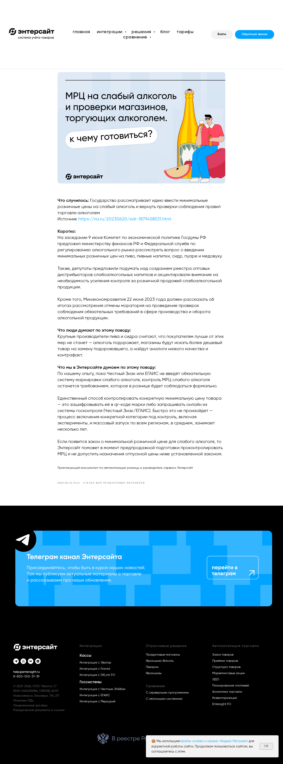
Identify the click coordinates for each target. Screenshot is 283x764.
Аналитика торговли (227, 691)
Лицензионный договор (30, 705)
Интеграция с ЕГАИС (95, 695)
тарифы (185, 32)
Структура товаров (226, 667)
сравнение (135, 37)
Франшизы (154, 673)
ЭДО (215, 679)
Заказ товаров (222, 654)
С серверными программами (167, 692)
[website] (23, 661)
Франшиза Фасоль (160, 660)
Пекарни (152, 667)
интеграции (110, 32)
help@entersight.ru (26, 671)
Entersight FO (221, 704)
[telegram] (16, 661)
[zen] (38, 661)
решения (142, 32)
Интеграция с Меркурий (97, 701)
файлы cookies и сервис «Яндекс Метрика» (214, 741)
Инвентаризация (224, 698)
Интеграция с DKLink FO (97, 675)
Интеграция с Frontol (95, 668)
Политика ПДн (23, 700)
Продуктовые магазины (163, 654)
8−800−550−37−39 (26, 676)
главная (81, 32)
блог (165, 32)
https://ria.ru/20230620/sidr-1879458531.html (124, 219)
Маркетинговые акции (228, 673)
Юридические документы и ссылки (39, 710)
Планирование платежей (230, 685)
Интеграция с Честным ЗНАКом (102, 689)
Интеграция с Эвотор (95, 662)
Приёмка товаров (225, 660)
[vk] (30, 661)
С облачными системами (164, 698)
